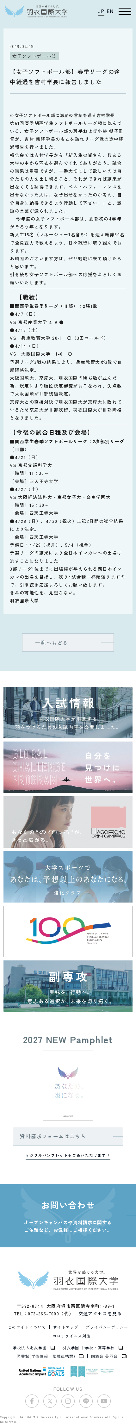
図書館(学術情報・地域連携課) (46, 1356)
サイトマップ (65, 1327)
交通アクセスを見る (100, 1313)
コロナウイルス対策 (72, 1336)
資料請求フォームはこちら (53, 1136)
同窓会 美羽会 (104, 1356)
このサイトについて (27, 1327)
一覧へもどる (51, 642)
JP (101, 11)
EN (110, 11)
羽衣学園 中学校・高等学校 (88, 1348)
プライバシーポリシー (107, 1327)
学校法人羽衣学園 (29, 1348)
